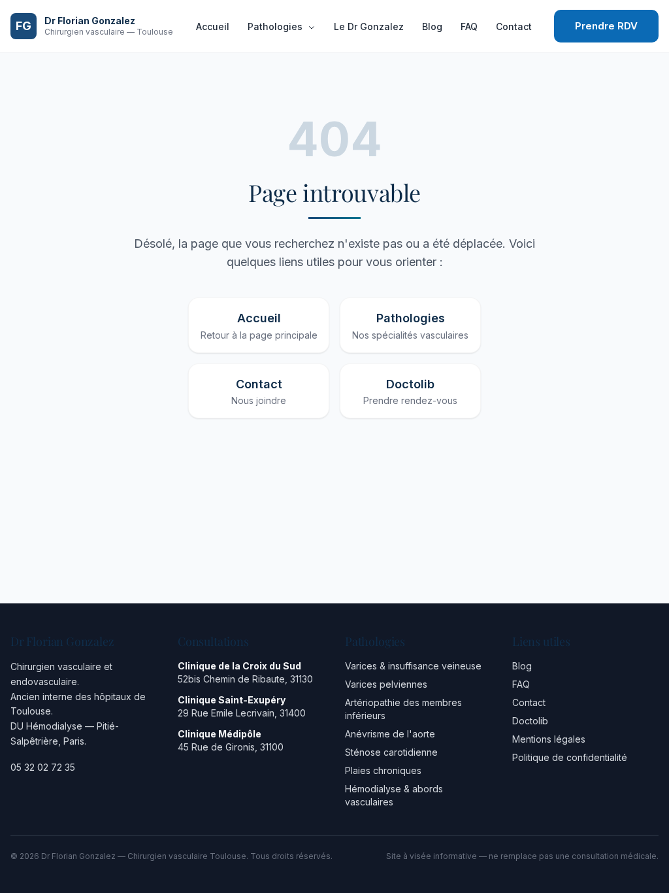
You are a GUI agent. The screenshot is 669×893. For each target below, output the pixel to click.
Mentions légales (548, 739)
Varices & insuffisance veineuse (413, 665)
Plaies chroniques (383, 770)
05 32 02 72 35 (42, 767)
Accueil (212, 26)
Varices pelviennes (386, 684)
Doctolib (530, 720)
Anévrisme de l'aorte (390, 733)
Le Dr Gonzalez (369, 26)
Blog (432, 26)
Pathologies (276, 26)
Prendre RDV (606, 26)
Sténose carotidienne (391, 752)
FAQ (469, 26)
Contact (514, 26)
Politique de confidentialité (569, 757)
